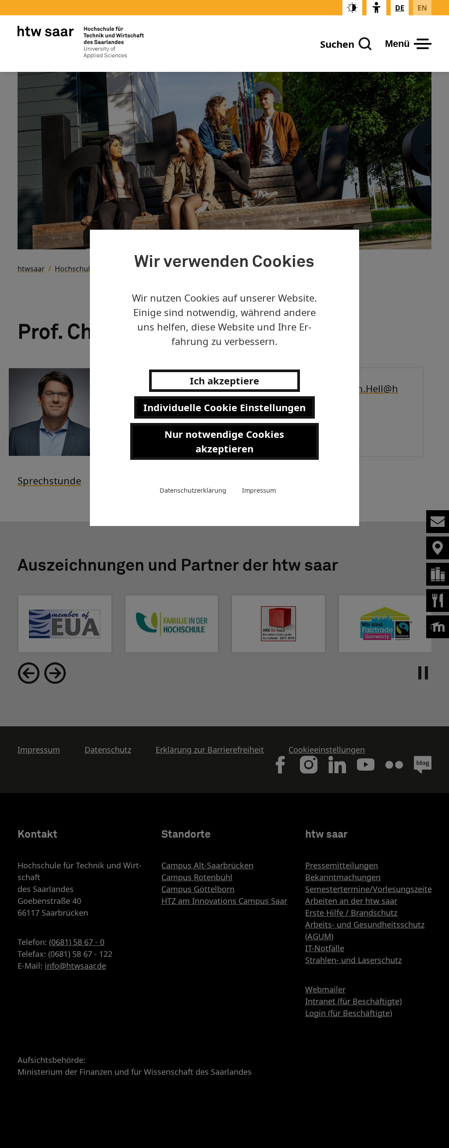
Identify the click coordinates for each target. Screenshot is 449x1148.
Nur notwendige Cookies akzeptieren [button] (224, 441)
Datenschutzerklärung (193, 490)
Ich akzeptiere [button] (224, 380)
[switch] (352, 7)
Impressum (259, 490)
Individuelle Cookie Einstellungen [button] (224, 407)
